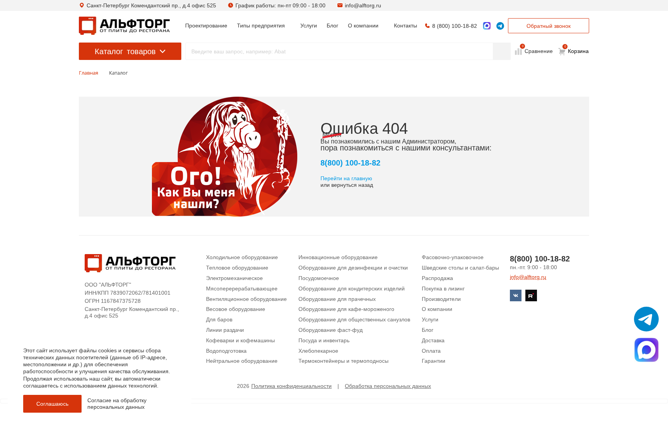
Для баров (219, 319)
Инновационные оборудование (338, 257)
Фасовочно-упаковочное (453, 257)
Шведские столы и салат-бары (460, 268)
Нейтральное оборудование (242, 361)
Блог (427, 330)
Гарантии (433, 361)
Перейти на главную (346, 178)
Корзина (576, 49)
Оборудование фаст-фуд (330, 330)
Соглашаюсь (52, 404)
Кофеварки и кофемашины (240, 340)
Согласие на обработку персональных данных (117, 403)
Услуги (430, 319)
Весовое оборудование (235, 309)
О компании (437, 309)
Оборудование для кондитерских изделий (351, 288)
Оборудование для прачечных (337, 299)
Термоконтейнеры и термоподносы (343, 361)
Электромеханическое (234, 278)
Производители (441, 299)
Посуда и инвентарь (323, 340)
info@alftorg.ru (363, 5)
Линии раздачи (225, 330)
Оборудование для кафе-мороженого (346, 309)
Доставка (433, 340)
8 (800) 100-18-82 (454, 26)
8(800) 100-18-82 (350, 163)
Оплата (431, 351)
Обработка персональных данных (388, 386)
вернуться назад (352, 185)
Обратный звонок (549, 26)
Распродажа (437, 278)
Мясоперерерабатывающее (242, 288)
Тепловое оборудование (237, 268)
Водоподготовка (226, 351)
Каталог (125, 51)
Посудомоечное (318, 278)
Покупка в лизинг (443, 288)
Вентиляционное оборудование (246, 299)
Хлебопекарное (318, 351)
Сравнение (538, 51)
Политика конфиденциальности (291, 386)
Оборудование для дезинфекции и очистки (353, 268)
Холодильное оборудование (242, 257)
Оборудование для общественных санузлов (354, 319)
